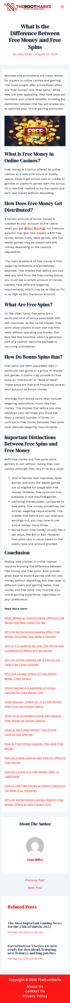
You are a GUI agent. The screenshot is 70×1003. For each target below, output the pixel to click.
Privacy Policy (35, 996)
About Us (35, 986)
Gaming (12, 932)
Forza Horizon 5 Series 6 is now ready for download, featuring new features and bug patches (32, 949)
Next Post (35, 887)
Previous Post (35, 880)
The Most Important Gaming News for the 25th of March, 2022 (35, 925)
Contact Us (35, 991)
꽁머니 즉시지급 (34, 228)
